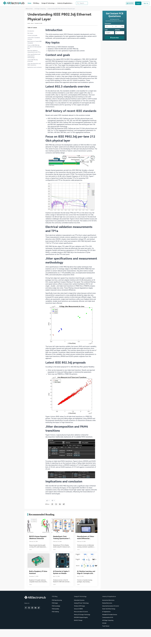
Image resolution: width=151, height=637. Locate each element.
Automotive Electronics (108, 600)
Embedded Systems (79, 600)
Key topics (30, 33)
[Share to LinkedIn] (60, 504)
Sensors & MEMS (78, 608)
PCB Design (55, 603)
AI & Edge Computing (107, 620)
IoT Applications (106, 611)
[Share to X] (56, 504)
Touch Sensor (105, 626)
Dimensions (108, 23)
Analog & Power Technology (81, 603)
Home (29, 3)
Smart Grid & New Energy (108, 608)
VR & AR (104, 623)
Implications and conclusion (35, 67)
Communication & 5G (107, 617)
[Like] (47, 500)
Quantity (117, 29)
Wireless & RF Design (79, 606)
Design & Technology (48, 3)
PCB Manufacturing (57, 600)
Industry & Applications (64, 3)
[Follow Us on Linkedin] (35, 607)
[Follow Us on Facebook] (25, 607)
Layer (106, 29)
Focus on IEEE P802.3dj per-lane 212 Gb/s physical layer (34, 47)
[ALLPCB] (13, 3)
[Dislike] (53, 500)
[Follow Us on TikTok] (38, 607)
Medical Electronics (107, 603)
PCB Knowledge (56, 606)
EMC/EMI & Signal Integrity (81, 617)
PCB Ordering (55, 611)
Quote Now (115, 37)
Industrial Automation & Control (110, 606)
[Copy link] (64, 504)
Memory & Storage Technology (82, 614)
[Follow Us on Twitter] (29, 607)
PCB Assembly (55, 608)
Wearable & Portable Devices (109, 614)
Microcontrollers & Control (81, 611)
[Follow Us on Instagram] (32, 607)
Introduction (31, 31)
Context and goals (32, 35)
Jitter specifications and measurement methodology (34, 56)
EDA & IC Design (78, 620)
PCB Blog (36, 3)
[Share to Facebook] (52, 504)
